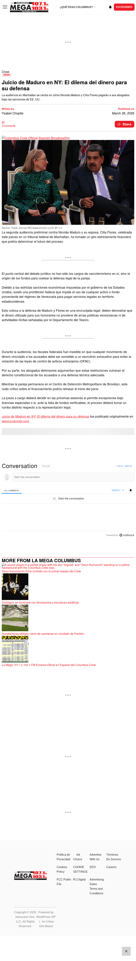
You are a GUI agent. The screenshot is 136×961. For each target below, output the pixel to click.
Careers (111, 867)
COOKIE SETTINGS (80, 869)
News (7, 74)
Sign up (128, 466)
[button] (68, 71)
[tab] (12, 490)
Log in (120, 466)
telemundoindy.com (15, 421)
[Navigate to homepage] (29, 7)
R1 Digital (79, 879)
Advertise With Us (95, 857)
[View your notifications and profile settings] (110, 7)
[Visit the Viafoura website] (126, 535)
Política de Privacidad (63, 857)
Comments (8, 126)
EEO (93, 867)
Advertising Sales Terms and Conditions (97, 886)
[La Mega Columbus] (30, 879)
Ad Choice (77, 857)
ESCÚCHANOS (124, 7)
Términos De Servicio (113, 857)
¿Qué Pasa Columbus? (76, 7)
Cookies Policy (62, 869)
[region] (68, 500)
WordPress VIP (46, 916)
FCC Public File (64, 882)
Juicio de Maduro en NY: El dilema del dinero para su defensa (45, 416)
